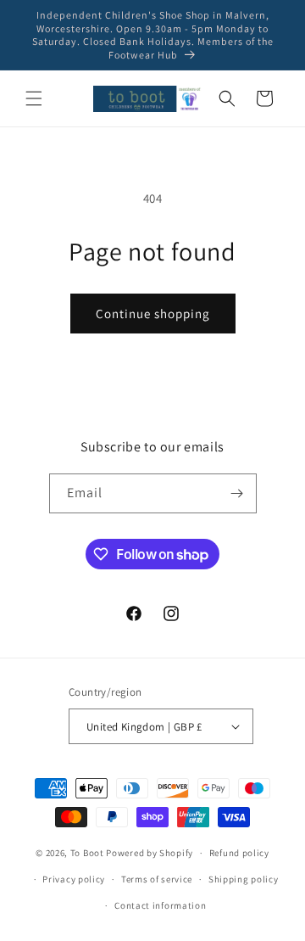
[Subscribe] (237, 493)
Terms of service (156, 879)
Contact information (160, 905)
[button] (34, 98)
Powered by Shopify (149, 853)
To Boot (87, 853)
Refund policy (239, 853)
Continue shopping (153, 313)
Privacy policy (73, 879)
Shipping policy (243, 879)
